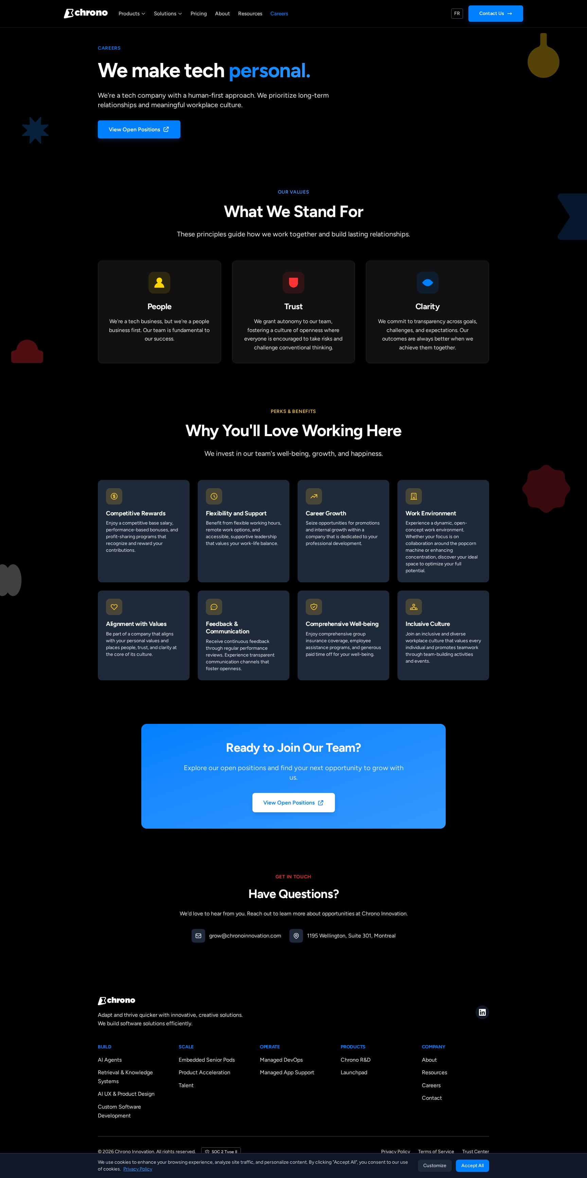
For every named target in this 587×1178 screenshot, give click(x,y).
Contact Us (491, 13)
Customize (434, 1165)
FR (457, 13)
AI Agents (110, 1060)
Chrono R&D (356, 1060)
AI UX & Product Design (126, 1094)
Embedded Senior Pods (207, 1060)
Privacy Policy (395, 1152)
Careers (279, 13)
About (222, 13)
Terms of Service (436, 1152)
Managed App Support (287, 1072)
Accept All (472, 1165)
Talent (186, 1085)
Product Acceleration (204, 1072)
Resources (250, 13)
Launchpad (354, 1072)
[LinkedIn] (482, 1012)
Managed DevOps (281, 1060)
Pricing (199, 13)
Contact (432, 1098)
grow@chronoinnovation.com (245, 935)
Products (129, 13)
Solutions (165, 13)
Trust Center (475, 1152)
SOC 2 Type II (224, 1151)
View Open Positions (134, 129)
